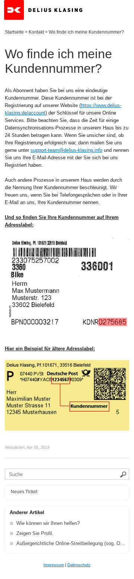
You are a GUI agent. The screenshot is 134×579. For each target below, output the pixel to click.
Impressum (54, 565)
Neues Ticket (24, 491)
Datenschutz (78, 565)
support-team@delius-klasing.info (66, 150)
